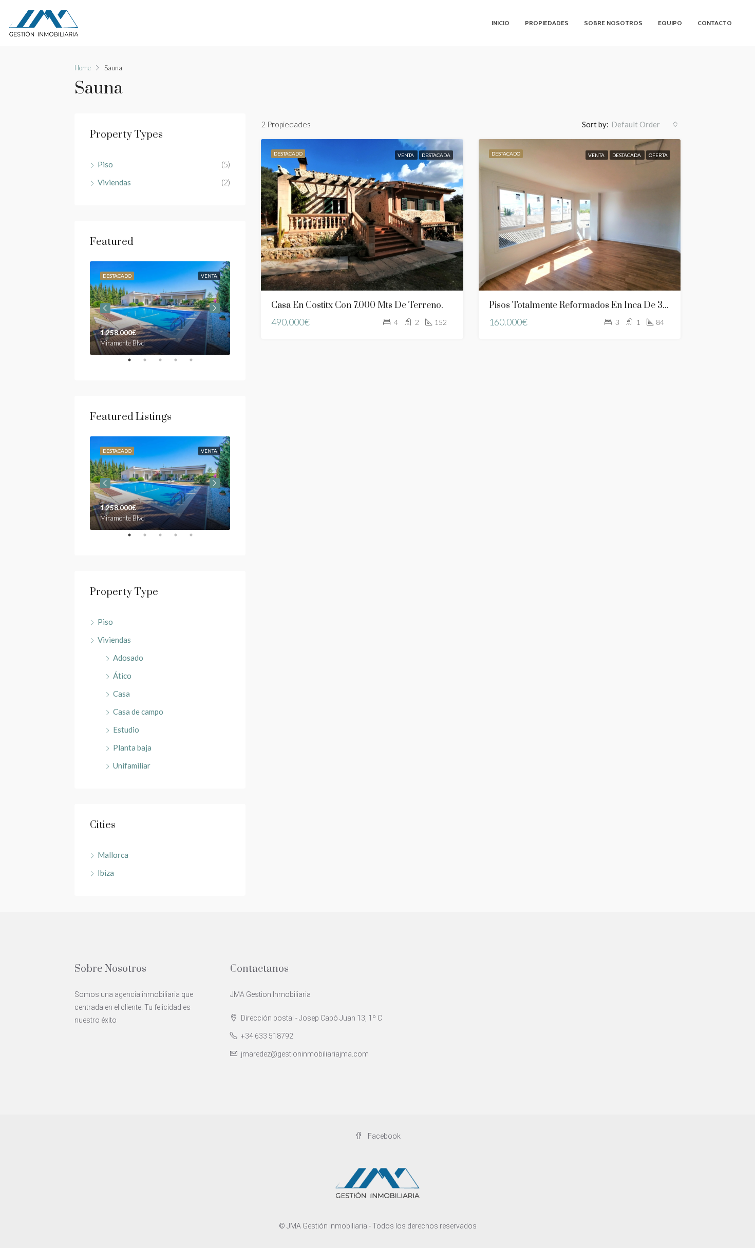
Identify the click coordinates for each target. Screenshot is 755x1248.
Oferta (658, 155)
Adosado (128, 657)
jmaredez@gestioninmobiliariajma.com (305, 1054)
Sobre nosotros (613, 23)
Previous (105, 308)
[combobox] (645, 124)
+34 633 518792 (267, 1036)
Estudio (126, 729)
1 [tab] (134, 364)
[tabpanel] (160, 308)
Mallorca (113, 854)
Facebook (383, 1136)
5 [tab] (196, 364)
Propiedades (547, 23)
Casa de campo (138, 711)
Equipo (670, 23)
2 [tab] (150, 364)
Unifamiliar (131, 765)
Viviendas (114, 182)
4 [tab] (181, 364)
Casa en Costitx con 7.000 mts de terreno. (357, 305)
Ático (122, 675)
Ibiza (106, 872)
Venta (406, 155)
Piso (105, 164)
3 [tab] (165, 364)
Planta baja (132, 747)
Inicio (500, 23)
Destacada (436, 155)
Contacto (714, 23)
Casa (121, 693)
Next (215, 308)
